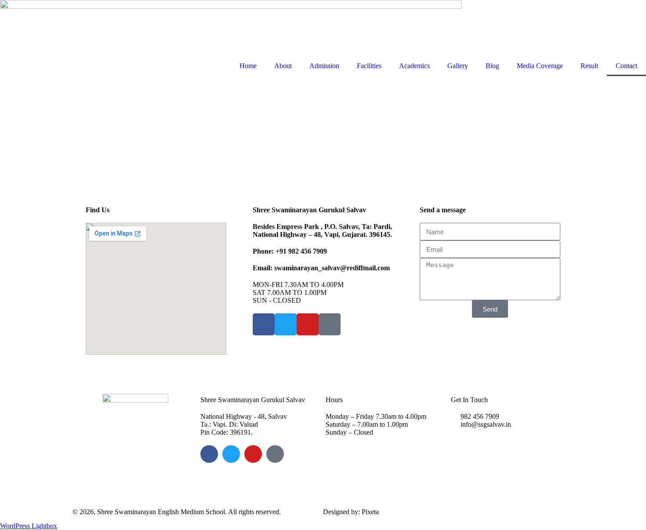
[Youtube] (308, 324)
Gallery (457, 65)
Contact (626, 65)
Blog (492, 65)
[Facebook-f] (264, 324)
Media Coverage (540, 65)
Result (589, 65)
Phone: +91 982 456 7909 (290, 251)
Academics (414, 65)
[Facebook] (209, 454)
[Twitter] (286, 324)
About (283, 65)
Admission (324, 65)
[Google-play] (330, 324)
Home (248, 65)
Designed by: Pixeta (351, 511)
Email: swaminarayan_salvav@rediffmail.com (321, 268)
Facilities (369, 65)
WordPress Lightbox (28, 526)
